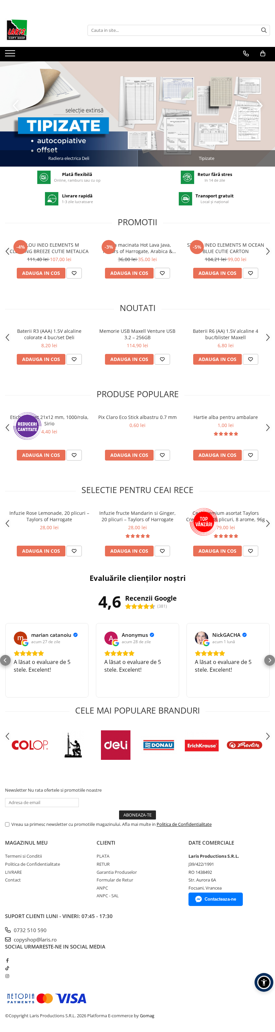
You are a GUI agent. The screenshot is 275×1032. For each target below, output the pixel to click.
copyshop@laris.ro (34, 939)
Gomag (146, 1016)
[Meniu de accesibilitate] (264, 982)
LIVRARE (13, 872)
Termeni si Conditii (23, 856)
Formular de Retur (115, 880)
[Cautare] (264, 30)
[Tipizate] (137, 114)
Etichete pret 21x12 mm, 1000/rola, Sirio (49, 420)
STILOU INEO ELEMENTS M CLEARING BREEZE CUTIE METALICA (49, 248)
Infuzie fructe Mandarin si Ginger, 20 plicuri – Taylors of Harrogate (137, 516)
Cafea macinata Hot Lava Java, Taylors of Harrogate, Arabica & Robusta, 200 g (137, 248)
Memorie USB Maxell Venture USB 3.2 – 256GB (137, 334)
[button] (5, 660)
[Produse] (11, 55)
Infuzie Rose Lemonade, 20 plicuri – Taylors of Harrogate (49, 516)
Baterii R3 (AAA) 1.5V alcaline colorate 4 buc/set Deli (49, 334)
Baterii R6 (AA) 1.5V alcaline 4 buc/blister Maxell (225, 334)
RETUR (103, 864)
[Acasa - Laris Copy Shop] (38, 30)
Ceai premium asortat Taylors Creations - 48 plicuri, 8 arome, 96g (225, 516)
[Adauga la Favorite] (74, 273)
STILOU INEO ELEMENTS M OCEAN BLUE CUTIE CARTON (225, 248)
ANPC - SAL (108, 896)
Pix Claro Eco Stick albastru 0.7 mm (137, 417)
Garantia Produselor (117, 872)
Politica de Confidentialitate (184, 824)
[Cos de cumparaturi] (263, 53)
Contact (13, 880)
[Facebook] (7, 960)
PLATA (103, 856)
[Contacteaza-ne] (246, 53)
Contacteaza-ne (220, 899)
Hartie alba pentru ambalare (226, 417)
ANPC (102, 888)
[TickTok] (7, 968)
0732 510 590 (29, 930)
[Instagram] (7, 976)
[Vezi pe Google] (20, 638)
